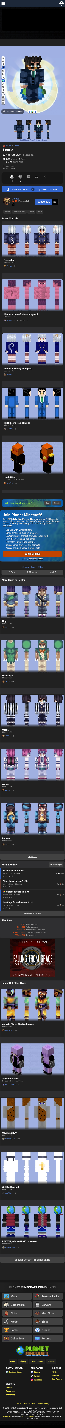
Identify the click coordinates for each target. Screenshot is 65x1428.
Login (40, 559)
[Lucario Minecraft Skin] (32, 819)
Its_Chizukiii (9, 1085)
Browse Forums (32, 913)
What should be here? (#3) (15, 881)
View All (32, 857)
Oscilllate (8, 1193)
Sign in (57, 503)
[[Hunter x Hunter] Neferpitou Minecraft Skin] (32, 349)
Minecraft (7, 1416)
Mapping (18, 884)
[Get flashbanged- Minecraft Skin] (32, 1168)
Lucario (6, 838)
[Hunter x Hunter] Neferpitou (18, 368)
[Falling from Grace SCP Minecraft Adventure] (32, 976)
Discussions (7, 873)
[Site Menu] (3, 3)
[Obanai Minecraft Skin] (32, 711)
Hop (4, 621)
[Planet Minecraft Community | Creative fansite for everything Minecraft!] (32, 1351)
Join (47, 503)
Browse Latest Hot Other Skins (32, 1260)
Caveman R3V (9, 1133)
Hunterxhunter (19, 212)
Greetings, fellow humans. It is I (18, 902)
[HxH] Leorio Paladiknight (17, 423)
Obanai (5, 730)
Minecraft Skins (28, 567)
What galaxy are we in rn (17, 892)
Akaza (5, 784)
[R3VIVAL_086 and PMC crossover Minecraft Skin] (32, 1222)
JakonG (9, 320)
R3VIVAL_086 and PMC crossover (19, 1241)
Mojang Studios (27, 1416)
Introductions (14, 905)
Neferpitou (9, 260)
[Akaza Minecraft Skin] (32, 765)
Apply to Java (49, 189)
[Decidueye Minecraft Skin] (32, 656)
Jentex (15, 198)
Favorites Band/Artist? (13, 870)
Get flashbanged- (11, 1187)
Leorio (31, 212)
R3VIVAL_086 (10, 1139)
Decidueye (7, 675)
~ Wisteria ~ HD (10, 1078)
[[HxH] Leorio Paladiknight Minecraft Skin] (32, 404)
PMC (4, 905)
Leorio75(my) (10, 477)
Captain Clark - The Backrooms (18, 1024)
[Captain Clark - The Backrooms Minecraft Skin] (32, 1005)
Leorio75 (10, 483)
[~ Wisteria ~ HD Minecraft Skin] (32, 1059)
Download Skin (19, 189)
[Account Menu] (61, 3)
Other (16, 146)
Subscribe (44, 202)
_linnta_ (10, 429)
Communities (8, 884)
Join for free (32, 554)
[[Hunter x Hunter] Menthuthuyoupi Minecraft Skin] (32, 295)
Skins (8, 146)
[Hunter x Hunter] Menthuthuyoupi (21, 314)
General (17, 873)
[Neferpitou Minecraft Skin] (32, 241)
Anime (7, 212)
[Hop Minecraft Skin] (32, 602)
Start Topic (57, 865)
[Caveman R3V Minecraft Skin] (32, 1114)
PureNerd (8, 1030)
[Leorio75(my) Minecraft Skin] (32, 458)
